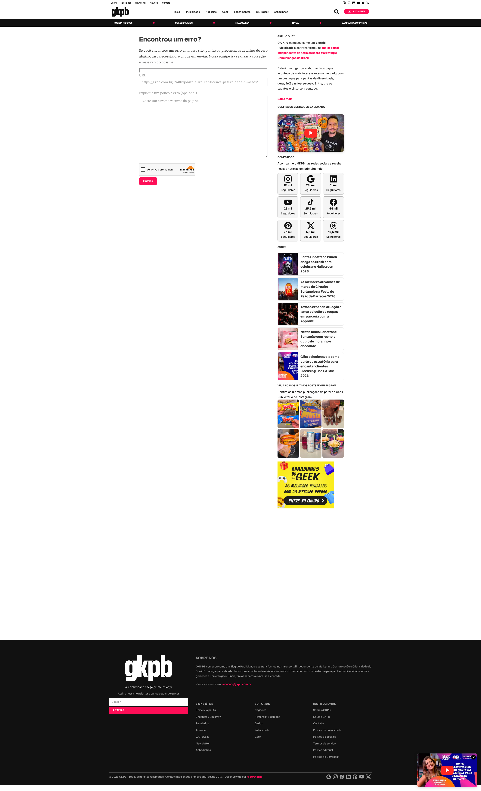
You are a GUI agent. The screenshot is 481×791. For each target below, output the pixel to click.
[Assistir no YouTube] (311, 133)
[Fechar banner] (473, 757)
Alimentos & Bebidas (267, 717)
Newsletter (140, 2)
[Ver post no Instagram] (288, 414)
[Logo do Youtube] (361, 776)
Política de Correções (326, 757)
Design (259, 723)
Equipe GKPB (321, 717)
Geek (225, 12)
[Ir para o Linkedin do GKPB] (353, 3)
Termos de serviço (324, 743)
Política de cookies (324, 737)
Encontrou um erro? (208, 717)
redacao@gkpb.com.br (236, 684)
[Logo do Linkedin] (348, 776)
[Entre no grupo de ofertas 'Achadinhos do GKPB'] (306, 484)
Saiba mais (285, 99)
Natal (295, 22)
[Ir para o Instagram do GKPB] (344, 3)
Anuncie (154, 2)
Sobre (114, 2)
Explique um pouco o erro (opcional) (168, 92)
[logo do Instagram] (328, 776)
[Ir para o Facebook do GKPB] (363, 3)
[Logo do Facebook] (342, 776)
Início (177, 12)
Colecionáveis (184, 22)
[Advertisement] (306, 572)
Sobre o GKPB (321, 710)
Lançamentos (242, 12)
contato (166, 2)
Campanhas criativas (354, 22)
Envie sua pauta (206, 710)
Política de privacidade (327, 730)
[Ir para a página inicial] (120, 12)
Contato (318, 723)
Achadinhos (281, 12)
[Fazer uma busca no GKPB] (337, 12)
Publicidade (193, 12)
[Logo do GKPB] (148, 669)
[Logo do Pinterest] (355, 776)
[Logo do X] (368, 776)
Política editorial (323, 750)
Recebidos (126, 2)
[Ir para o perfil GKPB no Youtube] (358, 3)
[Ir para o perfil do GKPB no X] (367, 3)
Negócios (211, 12)
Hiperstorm (254, 777)
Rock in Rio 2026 (123, 22)
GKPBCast (262, 12)
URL (142, 75)
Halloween (242, 22)
